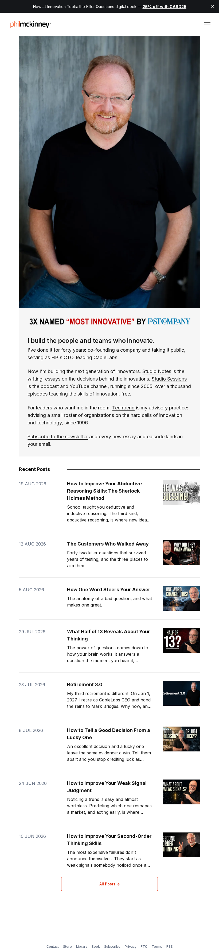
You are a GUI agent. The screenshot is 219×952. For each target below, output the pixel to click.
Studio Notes (156, 371)
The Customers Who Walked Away (108, 544)
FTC (144, 947)
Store (67, 947)
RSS (169, 947)
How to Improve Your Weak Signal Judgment (107, 786)
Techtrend (123, 407)
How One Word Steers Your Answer (108, 589)
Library (81, 947)
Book (96, 947)
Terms (157, 947)
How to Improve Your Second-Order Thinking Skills (109, 839)
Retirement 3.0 (85, 684)
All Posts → (109, 884)
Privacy (130, 947)
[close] (212, 6)
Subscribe (112, 947)
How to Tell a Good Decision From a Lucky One (108, 733)
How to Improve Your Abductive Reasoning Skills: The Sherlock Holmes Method (104, 491)
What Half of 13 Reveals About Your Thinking (108, 635)
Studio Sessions (169, 379)
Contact (52, 947)
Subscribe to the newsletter (58, 436)
